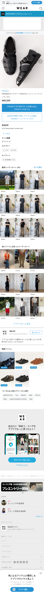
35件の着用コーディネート (24, 33)
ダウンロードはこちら (22, 460)
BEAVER (23, 395)
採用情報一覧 (39, 516)
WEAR (3, 476)
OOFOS (37, 395)
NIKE (30, 399)
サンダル (13, 150)
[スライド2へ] (22, 492)
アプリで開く (37, 2)
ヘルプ (4, 541)
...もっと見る (6, 133)
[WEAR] (22, 8)
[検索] (40, 8)
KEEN (5, 399)
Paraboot (5, 91)
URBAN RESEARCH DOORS (18, 399)
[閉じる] (41, 573)
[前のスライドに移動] (3, 61)
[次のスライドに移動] (40, 61)
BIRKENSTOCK (8, 395)
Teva (16, 395)
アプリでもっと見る (22, 324)
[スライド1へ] (21, 492)
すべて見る (38, 167)
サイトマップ (6, 546)
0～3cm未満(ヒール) (9, 159)
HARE (30, 395)
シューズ (5, 150)
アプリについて (22, 465)
